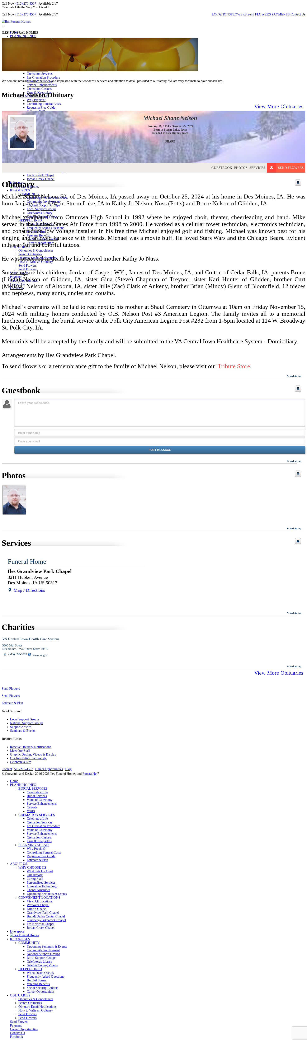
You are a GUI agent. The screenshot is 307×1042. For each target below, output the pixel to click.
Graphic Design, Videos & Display (33, 754)
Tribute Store (234, 366)
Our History (35, 875)
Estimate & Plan (12, 703)
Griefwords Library (39, 961)
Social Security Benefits (42, 988)
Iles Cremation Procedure (43, 77)
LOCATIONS (221, 14)
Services (257, 167)
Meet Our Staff (20, 750)
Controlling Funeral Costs (44, 852)
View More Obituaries (278, 106)
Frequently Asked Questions (45, 976)
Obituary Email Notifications (37, 1006)
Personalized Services (41, 882)
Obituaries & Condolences (35, 999)
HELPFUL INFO (30, 969)
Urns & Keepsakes (39, 841)
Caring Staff (35, 878)
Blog (68, 769)
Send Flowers (291, 167)
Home (14, 781)
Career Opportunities (49, 769)
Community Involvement (43, 950)
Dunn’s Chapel (37, 909)
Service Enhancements (42, 85)
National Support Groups (26, 723)
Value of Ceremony (39, 800)
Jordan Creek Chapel (41, 927)
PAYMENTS (281, 14)
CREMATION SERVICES (36, 815)
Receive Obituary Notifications (30, 747)
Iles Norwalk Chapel (40, 924)
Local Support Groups (24, 719)
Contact (7, 769)
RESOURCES (20, 939)
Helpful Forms (36, 980)
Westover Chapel (38, 905)
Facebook (16, 1036)
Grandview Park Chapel (43, 912)
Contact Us (298, 14)
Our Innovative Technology (28, 758)
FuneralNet (89, 774)
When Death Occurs (40, 973)
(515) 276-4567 (25, 3)
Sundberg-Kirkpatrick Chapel (46, 920)
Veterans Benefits (38, 984)
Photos (240, 167)
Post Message (160, 450)
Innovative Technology (42, 886)
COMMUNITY (29, 942)
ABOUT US (18, 863)
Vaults (31, 811)
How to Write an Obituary (35, 1010)
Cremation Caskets (39, 88)
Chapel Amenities (38, 890)
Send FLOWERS (259, 14)
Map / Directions (29, 590)
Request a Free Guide (41, 856)
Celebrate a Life (20, 762)
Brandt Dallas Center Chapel (46, 916)
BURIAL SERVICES (33, 788)
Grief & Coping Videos (42, 965)
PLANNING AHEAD (33, 845)
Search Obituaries (30, 1003)
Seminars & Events (22, 730)
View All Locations (39, 901)
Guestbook (221, 167)
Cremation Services (39, 73)
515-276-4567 (23, 769)
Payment (16, 1025)
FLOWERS (239, 14)
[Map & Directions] (10, 590)
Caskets (32, 807)
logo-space (17, 931)
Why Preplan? (36, 100)
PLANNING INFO (23, 36)
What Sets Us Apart (40, 871)
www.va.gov (40, 655)
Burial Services (37, 796)
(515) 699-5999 (17, 654)
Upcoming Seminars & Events (47, 894)
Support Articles (20, 727)
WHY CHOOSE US (32, 867)
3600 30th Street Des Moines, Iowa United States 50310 (25, 647)
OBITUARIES (20, 995)
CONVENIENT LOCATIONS (39, 897)
